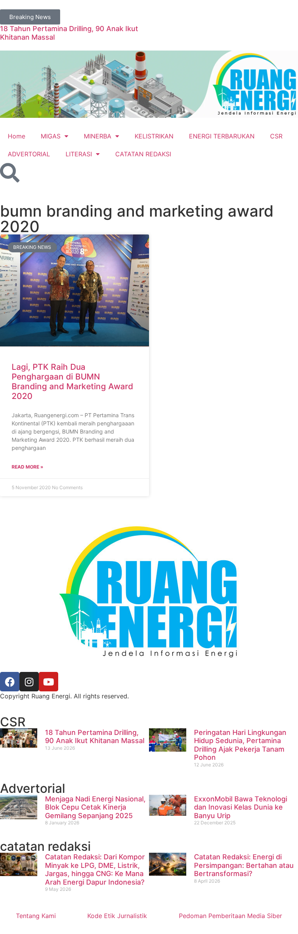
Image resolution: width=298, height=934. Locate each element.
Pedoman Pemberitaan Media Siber (230, 916)
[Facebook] (9, 681)
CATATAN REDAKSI (143, 154)
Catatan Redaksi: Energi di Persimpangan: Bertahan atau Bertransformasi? (244, 865)
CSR (276, 136)
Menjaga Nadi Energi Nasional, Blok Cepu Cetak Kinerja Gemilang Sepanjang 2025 (95, 807)
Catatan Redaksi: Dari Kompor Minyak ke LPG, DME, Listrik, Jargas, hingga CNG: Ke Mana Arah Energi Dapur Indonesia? (95, 869)
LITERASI (79, 154)
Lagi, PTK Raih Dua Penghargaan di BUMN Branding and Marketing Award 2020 (72, 381)
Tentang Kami (36, 916)
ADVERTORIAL (29, 154)
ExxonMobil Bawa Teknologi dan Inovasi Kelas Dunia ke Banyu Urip (240, 807)
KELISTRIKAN (154, 136)
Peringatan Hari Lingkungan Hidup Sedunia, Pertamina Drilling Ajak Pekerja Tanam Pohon (240, 745)
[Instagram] (29, 681)
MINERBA (97, 136)
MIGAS (51, 136)
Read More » (27, 467)
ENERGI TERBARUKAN (222, 136)
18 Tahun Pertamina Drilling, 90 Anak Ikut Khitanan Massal (94, 736)
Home (16, 136)
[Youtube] (48, 681)
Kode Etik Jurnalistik (117, 916)
